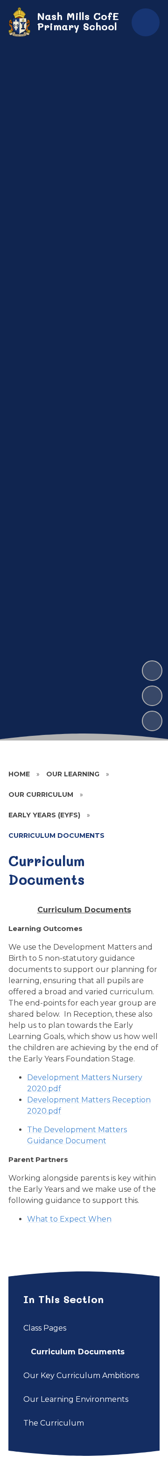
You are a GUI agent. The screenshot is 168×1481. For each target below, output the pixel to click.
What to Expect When (69, 1219)
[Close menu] (146, 22)
